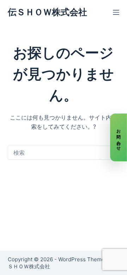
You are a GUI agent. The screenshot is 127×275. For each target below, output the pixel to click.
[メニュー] (116, 12)
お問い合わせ (118, 137)
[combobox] (57, 153)
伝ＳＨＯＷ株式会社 (47, 12)
